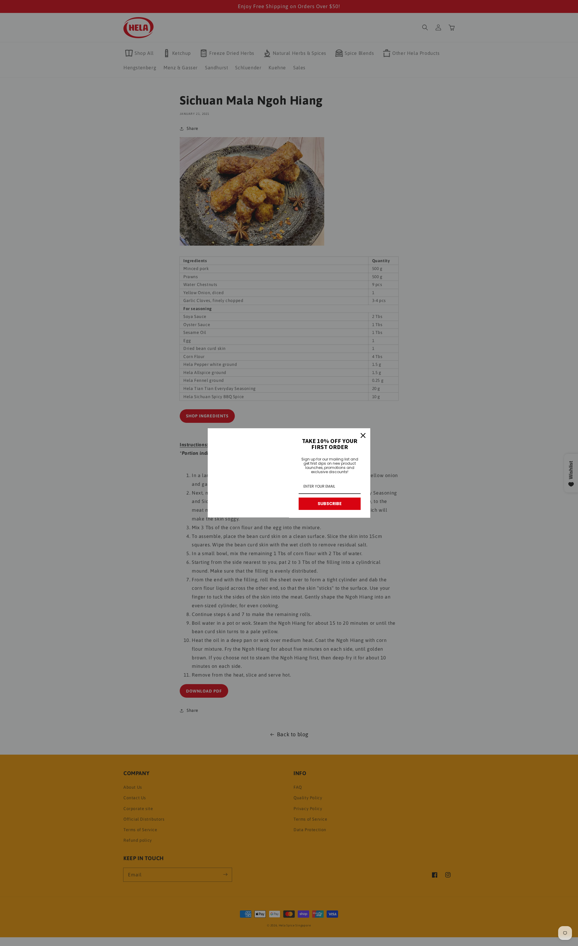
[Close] (363, 435)
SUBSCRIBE (330, 504)
